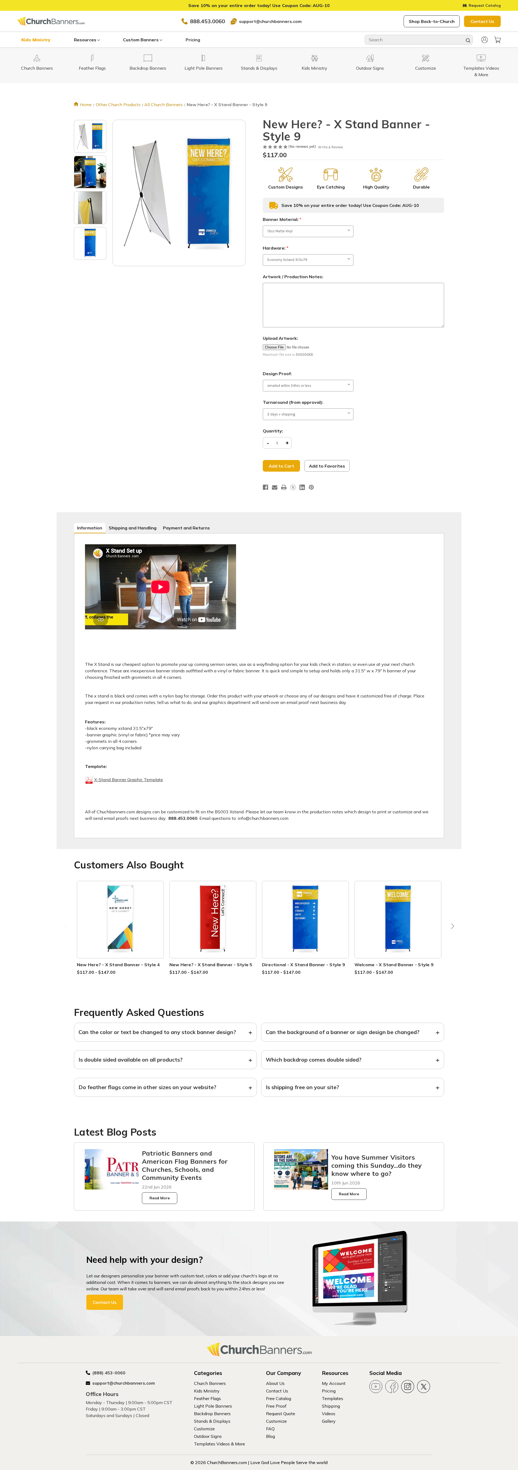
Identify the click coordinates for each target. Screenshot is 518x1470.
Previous (66, 927)
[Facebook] (265, 487)
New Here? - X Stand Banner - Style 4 (118, 964)
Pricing (193, 39)
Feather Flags (207, 1398)
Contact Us (482, 21)
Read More (159, 1198)
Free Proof (276, 1406)
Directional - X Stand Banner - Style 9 (303, 964)
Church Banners (210, 1383)
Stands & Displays (212, 1421)
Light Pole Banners (213, 1406)
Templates (332, 1398)
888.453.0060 (207, 21)
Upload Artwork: (280, 338)
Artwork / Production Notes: (293, 276)
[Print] (284, 487)
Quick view (120, 912)
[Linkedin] (302, 487)
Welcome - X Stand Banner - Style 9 (394, 964)
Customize (204, 1428)
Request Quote (280, 1413)
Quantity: (273, 431)
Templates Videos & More (219, 1443)
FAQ (270, 1428)
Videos (328, 1413)
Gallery (329, 1421)
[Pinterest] (311, 487)
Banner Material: (282, 219)
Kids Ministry (35, 39)
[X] (293, 487)
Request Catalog (485, 5)
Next (451, 927)
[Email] (274, 487)
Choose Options (120, 925)
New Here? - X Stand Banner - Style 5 (211, 964)
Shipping (331, 1406)
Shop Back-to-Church (432, 21)
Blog (270, 1436)
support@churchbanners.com (270, 21)
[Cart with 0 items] (497, 39)
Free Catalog (278, 1398)
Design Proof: (277, 373)
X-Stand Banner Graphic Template (128, 779)
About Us (275, 1383)
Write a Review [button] (330, 147)
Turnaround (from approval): (293, 402)
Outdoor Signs (208, 1436)
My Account (334, 1383)
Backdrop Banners (212, 1413)
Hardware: (275, 248)
